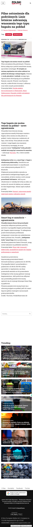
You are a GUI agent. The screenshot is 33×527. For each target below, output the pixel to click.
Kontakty (11, 488)
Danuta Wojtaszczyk (9, 30)
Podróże (8, 34)
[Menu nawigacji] (3, 3)
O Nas (4, 488)
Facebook (19, 488)
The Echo (13, 153)
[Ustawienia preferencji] (31, 395)
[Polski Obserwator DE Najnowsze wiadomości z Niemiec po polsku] (16, 3)
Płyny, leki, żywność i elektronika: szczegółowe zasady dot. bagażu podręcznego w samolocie (16, 249)
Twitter (27, 488)
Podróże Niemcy (23, 30)
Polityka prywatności (15, 525)
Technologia (18, 34)
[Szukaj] (30, 3)
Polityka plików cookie (26, 525)
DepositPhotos (21, 508)
